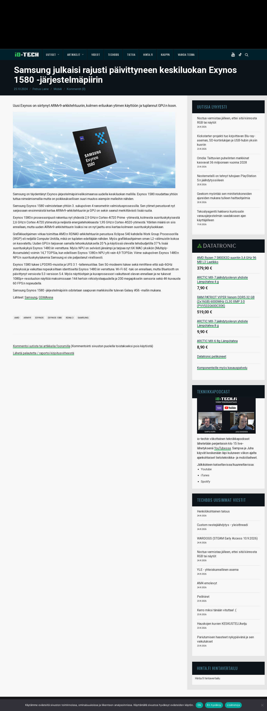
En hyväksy (214, 705)
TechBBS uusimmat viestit (221, 500)
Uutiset (51, 54)
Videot (95, 54)
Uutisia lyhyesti (212, 107)
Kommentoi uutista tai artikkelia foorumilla (41, 346)
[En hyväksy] (262, 705)
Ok (199, 705)
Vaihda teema (186, 54)
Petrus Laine (41, 89)
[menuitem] (52, 54)
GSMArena (46, 297)
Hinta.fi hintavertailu (207, 678)
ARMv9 (27, 317)
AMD (16, 317)
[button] (234, 54)
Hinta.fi (148, 54)
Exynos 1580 (55, 317)
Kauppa (165, 54)
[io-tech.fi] (27, 55)
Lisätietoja (233, 705)
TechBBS (113, 54)
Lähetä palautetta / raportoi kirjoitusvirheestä (43, 353)
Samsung (31, 297)
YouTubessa (222, 448)
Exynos (39, 317)
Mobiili (58, 89)
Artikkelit (73, 54)
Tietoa (131, 54)
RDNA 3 (69, 317)
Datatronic (217, 245)
